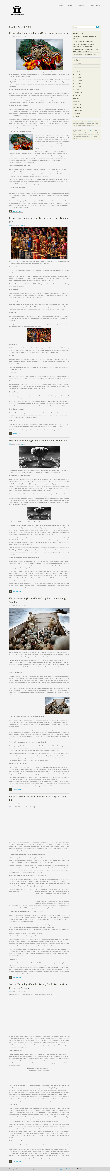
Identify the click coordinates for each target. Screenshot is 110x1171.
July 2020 (76, 116)
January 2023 (77, 78)
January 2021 (77, 107)
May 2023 (76, 66)
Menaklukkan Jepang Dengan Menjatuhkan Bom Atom (38, 440)
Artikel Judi (16, 433)
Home (61, 5)
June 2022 (76, 89)
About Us (70, 5)
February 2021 (77, 104)
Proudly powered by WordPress (66, 1169)
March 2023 (76, 72)
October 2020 (77, 113)
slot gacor (89, 121)
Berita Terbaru (17, 211)
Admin (25, 36)
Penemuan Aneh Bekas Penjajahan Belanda (85, 54)
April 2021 (76, 98)
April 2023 (76, 69)
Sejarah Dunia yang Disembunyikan (83, 41)
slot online (89, 131)
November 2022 (77, 83)
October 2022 (77, 86)
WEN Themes (92, 1169)
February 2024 (77, 63)
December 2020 (77, 110)
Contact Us (82, 5)
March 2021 (76, 101)
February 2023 (77, 75)
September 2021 (77, 92)
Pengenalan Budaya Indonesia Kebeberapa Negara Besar (39, 33)
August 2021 (76, 95)
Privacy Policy (95, 5)
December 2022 (77, 81)
